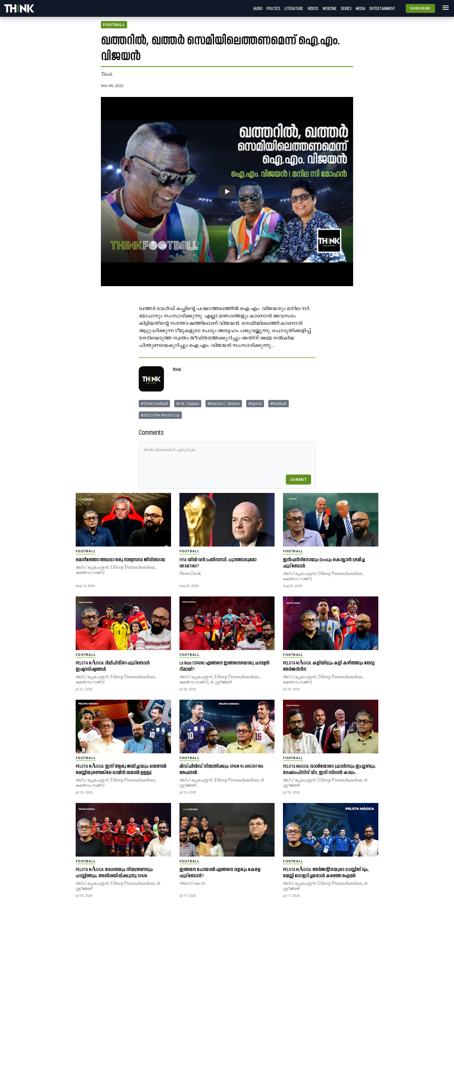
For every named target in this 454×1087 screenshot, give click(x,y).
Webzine (330, 8)
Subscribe (420, 8)
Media (360, 8)
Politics (273, 8)
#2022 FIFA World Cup (160, 415)
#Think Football (154, 403)
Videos (312, 8)
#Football (278, 403)
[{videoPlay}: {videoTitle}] (227, 191)
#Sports (255, 403)
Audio (257, 8)
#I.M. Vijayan (187, 403)
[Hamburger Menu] (444, 7)
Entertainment (382, 8)
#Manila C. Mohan (224, 403)
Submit (298, 479)
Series (346, 8)
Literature (294, 8)
